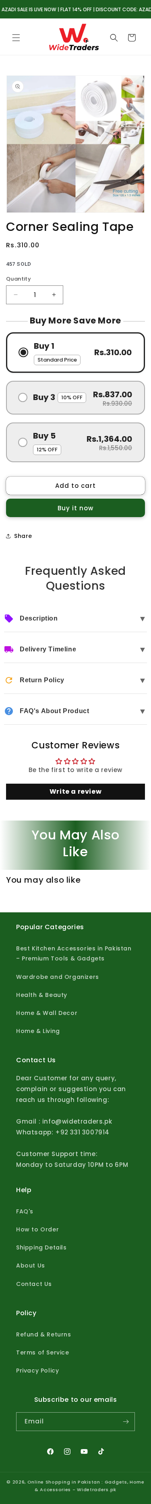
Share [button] (23, 536)
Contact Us (34, 1284)
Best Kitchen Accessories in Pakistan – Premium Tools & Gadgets (74, 953)
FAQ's (24, 1211)
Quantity (18, 279)
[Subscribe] (125, 1421)
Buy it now (75, 508)
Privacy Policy (37, 1371)
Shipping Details (41, 1247)
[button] (16, 37)
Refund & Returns (43, 1334)
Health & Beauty (41, 995)
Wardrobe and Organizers (57, 977)
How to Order (37, 1229)
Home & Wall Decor (46, 1013)
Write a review (75, 791)
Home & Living (38, 1031)
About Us (30, 1265)
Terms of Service (42, 1352)
